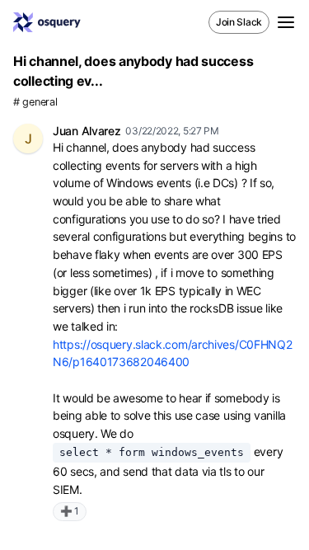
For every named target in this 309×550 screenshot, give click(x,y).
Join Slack (239, 22)
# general (35, 102)
